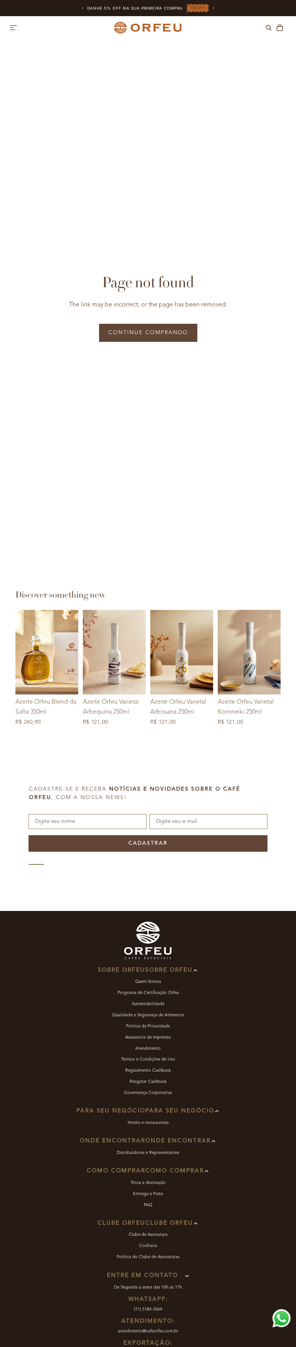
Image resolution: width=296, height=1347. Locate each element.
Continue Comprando (148, 332)
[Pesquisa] (268, 27)
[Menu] (13, 27)
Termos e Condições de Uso (148, 1059)
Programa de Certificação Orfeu (148, 993)
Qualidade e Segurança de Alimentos (148, 1015)
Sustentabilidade (148, 1004)
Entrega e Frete (148, 1194)
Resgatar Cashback (148, 1082)
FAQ (148, 1205)
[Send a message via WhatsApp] (281, 1318)
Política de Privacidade (148, 1026)
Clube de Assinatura (148, 1235)
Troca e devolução (148, 1183)
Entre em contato (142, 1276)
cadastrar (148, 843)
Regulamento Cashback (148, 1071)
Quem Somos (148, 982)
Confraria (148, 1246)
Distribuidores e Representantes (148, 1153)
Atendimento (148, 1049)
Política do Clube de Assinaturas (148, 1257)
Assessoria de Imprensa (148, 1038)
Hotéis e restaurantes (148, 1123)
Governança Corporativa (148, 1093)
